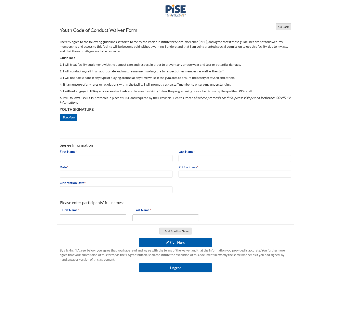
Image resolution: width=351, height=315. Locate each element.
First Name (68, 151)
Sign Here (68, 117)
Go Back (283, 26)
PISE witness (188, 167)
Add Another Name (176, 231)
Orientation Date (73, 183)
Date (64, 167)
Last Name (187, 151)
